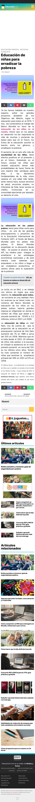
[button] (32, 6)
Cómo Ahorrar (22, 778)
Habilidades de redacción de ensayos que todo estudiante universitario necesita (17, 724)
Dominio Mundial (6, 778)
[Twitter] (19, 1)
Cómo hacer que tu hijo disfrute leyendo (25, 513)
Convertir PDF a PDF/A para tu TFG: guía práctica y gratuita (24, 524)
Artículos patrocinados (8, 768)
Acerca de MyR (22, 770)
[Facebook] (16, 1)
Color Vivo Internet (14, 790)
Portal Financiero (23, 780)
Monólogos (4, 785)
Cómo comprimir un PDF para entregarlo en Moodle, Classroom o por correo (25, 505)
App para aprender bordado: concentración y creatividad (17, 599)
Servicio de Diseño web (25, 768)
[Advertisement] (17, 28)
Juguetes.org (5, 783)
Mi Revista (21, 783)
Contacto (12, 770)
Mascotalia (21, 776)
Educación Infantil (10, 49)
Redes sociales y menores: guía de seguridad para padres (16, 468)
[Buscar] (31, 409)
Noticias (24, 49)
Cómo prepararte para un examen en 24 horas (16, 749)
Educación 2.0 (5, 776)
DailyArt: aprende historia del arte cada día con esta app (24, 534)
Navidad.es (4, 780)
